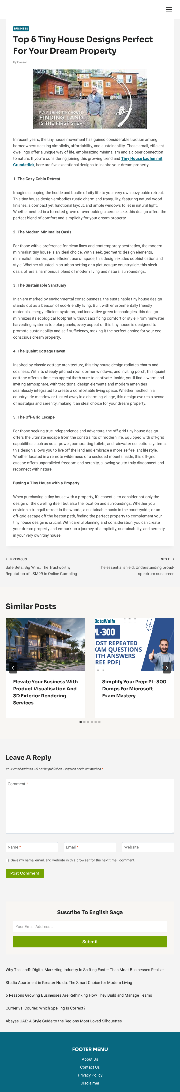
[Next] (167, 667)
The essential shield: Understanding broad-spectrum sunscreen (136, 567)
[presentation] (45, 644)
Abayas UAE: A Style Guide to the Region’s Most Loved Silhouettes (64, 1021)
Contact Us (90, 1067)
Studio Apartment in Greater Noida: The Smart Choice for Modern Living (69, 983)
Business (21, 29)
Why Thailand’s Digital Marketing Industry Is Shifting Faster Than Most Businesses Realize (85, 970)
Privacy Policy (90, 1075)
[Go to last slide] (13, 667)
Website (131, 847)
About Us (90, 1059)
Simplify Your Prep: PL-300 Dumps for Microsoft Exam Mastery (134, 689)
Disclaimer (90, 1083)
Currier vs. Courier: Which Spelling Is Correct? (45, 1008)
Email (72, 847)
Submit (90, 941)
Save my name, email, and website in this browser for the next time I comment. (73, 860)
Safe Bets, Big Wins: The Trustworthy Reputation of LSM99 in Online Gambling (41, 567)
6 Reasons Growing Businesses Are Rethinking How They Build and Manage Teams (79, 995)
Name (14, 847)
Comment (18, 784)
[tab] (80, 722)
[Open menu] (168, 9)
